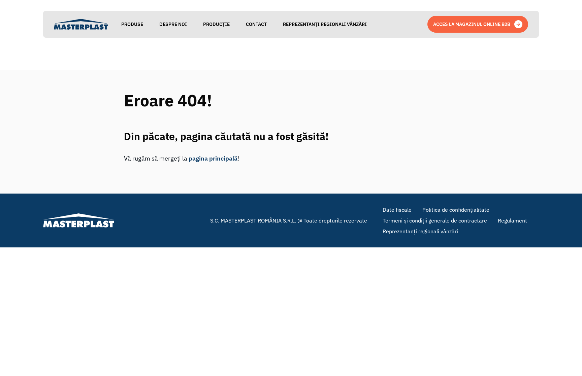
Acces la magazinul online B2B (471, 24)
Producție (216, 24)
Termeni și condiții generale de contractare (435, 220)
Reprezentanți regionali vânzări (325, 24)
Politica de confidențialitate (455, 209)
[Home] (81, 24)
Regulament (512, 220)
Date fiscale (397, 209)
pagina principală (213, 158)
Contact (256, 24)
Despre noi (173, 24)
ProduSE (132, 24)
